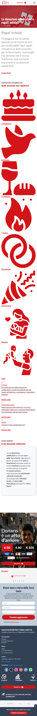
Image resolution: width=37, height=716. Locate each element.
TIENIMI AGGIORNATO (18, 713)
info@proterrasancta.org (16, 665)
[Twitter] (11, 669)
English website (5, 661)
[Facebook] (6, 669)
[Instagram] (16, 669)
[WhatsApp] (30, 669)
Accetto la (11, 622)
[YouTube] (21, 669)
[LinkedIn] (25, 669)
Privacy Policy (14, 622)
